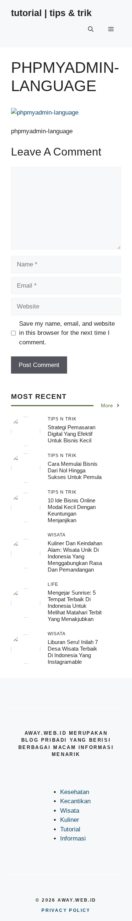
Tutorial (70, 829)
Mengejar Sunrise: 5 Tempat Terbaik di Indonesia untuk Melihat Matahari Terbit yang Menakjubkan (75, 605)
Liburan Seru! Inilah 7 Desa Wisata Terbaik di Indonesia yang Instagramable (73, 652)
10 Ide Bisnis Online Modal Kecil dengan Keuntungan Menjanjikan (72, 510)
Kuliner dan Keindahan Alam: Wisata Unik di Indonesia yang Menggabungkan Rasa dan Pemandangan (75, 556)
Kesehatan (74, 792)
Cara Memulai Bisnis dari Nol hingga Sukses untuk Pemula (75, 470)
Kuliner (69, 819)
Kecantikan (75, 801)
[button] (91, 29)
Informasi (73, 838)
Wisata (69, 810)
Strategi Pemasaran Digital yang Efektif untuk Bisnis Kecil (71, 433)
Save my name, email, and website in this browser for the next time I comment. (67, 333)
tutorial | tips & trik (51, 13)
